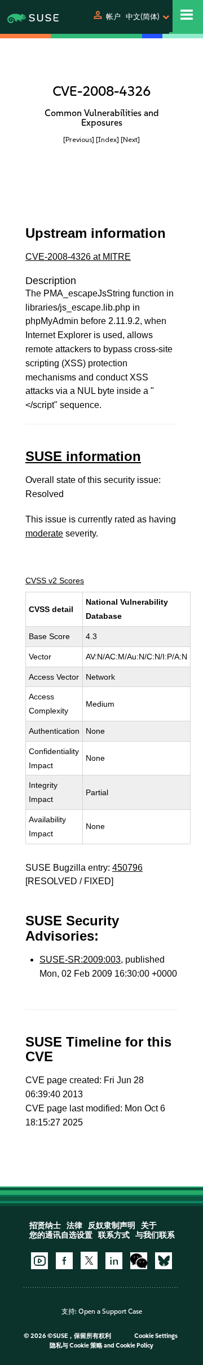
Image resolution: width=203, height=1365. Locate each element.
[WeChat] (138, 1260)
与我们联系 (155, 1235)
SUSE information (83, 456)
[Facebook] (64, 1260)
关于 (149, 1225)
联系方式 (114, 1235)
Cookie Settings (156, 1336)
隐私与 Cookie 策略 (76, 1345)
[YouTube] (39, 1260)
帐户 (113, 16)
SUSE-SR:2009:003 (80, 959)
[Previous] (78, 139)
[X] (89, 1260)
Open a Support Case (110, 1311)
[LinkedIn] (113, 1260)
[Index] (107, 139)
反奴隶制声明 (111, 1225)
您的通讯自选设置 (60, 1235)
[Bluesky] (163, 1260)
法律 (74, 1225)
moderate (44, 533)
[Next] (130, 139)
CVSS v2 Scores (54, 580)
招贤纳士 (45, 1225)
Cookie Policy (134, 1345)
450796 (127, 867)
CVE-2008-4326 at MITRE (78, 257)
